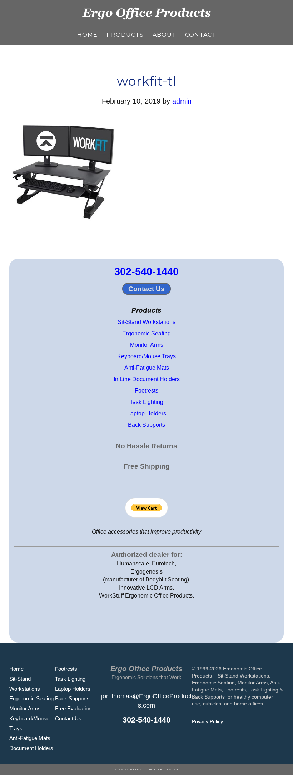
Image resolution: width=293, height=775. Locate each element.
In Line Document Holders (147, 379)
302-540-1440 (146, 271)
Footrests (146, 391)
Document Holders (31, 748)
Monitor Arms (146, 345)
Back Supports (146, 425)
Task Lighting (146, 402)
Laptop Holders (146, 413)
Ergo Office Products (146, 12)
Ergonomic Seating (146, 333)
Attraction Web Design (154, 769)
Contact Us (146, 288)
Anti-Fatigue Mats (146, 368)
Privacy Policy (207, 721)
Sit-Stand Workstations (146, 322)
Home (16, 669)
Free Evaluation (73, 708)
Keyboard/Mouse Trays (146, 356)
